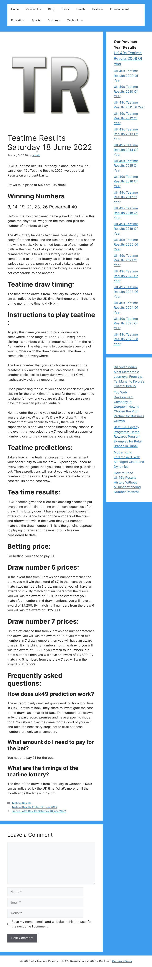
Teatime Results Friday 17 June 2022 (34, 807)
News (65, 9)
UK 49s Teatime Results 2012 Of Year (126, 118)
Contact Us (33, 9)
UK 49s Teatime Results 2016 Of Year (126, 181)
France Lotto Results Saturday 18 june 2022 (39, 811)
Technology (75, 20)
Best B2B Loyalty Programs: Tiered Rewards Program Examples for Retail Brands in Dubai (128, 436)
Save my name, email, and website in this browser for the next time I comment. (51, 924)
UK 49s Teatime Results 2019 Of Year (126, 228)
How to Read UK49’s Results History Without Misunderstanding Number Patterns (127, 482)
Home (15, 9)
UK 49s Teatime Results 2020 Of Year (126, 244)
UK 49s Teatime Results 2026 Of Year (126, 339)
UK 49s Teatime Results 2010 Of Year (126, 91)
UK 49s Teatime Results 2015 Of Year (126, 165)
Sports (36, 20)
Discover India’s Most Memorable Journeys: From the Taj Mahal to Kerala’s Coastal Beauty (129, 376)
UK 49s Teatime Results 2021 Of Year (126, 260)
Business (54, 20)
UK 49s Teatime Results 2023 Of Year (126, 291)
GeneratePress (122, 961)
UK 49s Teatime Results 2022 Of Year (126, 276)
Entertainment (119, 9)
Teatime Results (21, 803)
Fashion (97, 9)
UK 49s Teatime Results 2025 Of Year (126, 323)
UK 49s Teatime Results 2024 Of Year (126, 307)
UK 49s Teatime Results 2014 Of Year (126, 149)
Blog (51, 9)
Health (80, 9)
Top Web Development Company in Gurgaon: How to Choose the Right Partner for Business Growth (129, 407)
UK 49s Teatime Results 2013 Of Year (126, 134)
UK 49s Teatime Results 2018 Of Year (126, 213)
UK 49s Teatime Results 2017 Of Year (126, 197)
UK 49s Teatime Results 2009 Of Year (126, 75)
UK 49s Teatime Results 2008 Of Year (128, 58)
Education (17, 20)
